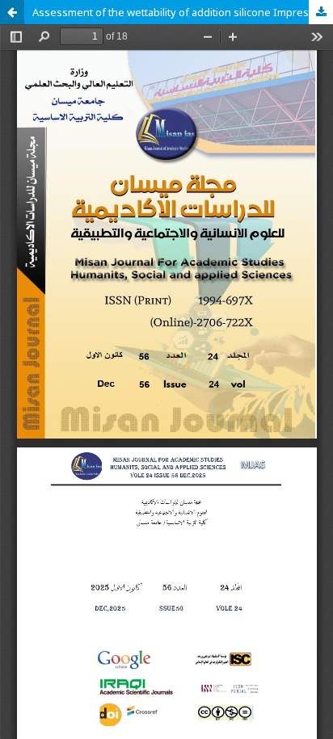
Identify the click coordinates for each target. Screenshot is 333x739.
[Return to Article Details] (12, 12)
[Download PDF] (321, 12)
